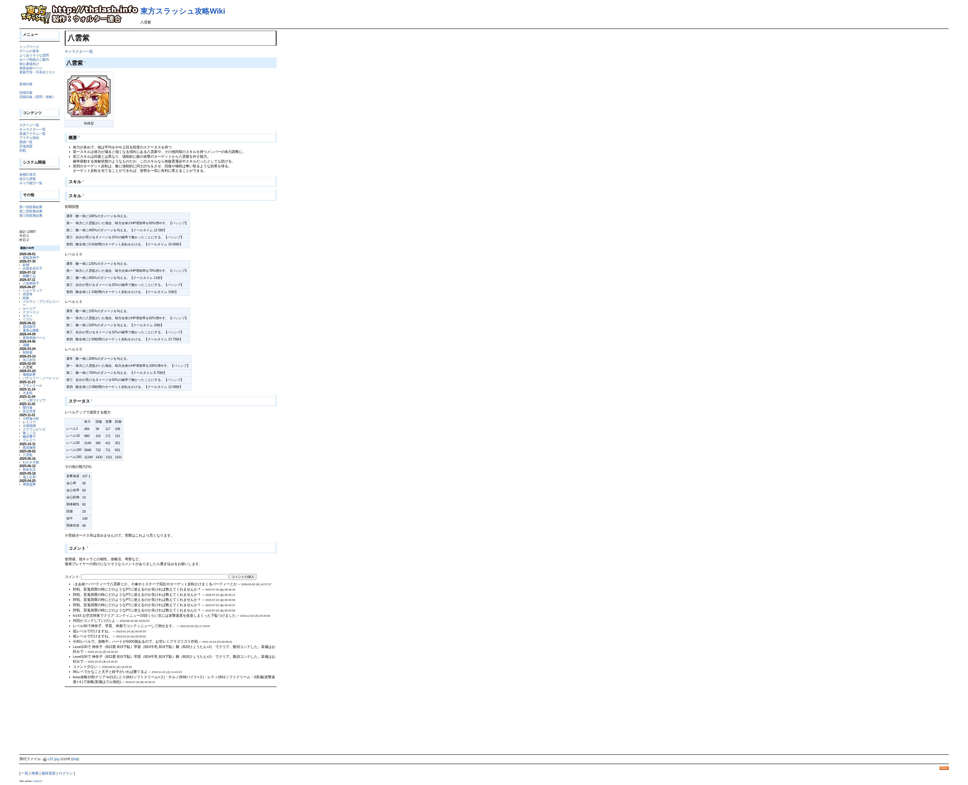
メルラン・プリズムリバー (41, 303)
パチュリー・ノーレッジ (41, 378)
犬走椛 (28, 393)
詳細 (75, 759)
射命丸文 (29, 469)
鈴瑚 (26, 265)
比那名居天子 (32, 268)
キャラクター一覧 (79, 51)
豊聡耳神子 (31, 257)
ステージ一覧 (29, 125)
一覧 (24, 773)
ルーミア (29, 308)
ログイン (66, 773)
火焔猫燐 (29, 426)
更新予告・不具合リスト (37, 72)
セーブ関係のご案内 (34, 59)
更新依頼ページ (30, 68)
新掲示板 (26, 84)
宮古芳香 (29, 411)
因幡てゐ (29, 276)
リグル (28, 319)
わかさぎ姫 (31, 462)
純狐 (26, 298)
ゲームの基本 (29, 51)
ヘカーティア (32, 290)
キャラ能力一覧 (30, 183)
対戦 (22, 150)
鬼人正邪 (29, 477)
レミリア (29, 422)
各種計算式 (27, 174)
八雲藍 (28, 455)
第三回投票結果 (30, 215)
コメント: (73, 577)
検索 (35, 773)
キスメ (28, 316)
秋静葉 (28, 352)
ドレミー (29, 440)
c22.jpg (53, 759)
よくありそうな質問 (34, 55)
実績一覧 (26, 142)
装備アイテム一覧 (32, 134)
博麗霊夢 (29, 484)
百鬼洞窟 (26, 146)
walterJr (37, 781)
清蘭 (26, 345)
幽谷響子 (29, 436)
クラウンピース (34, 429)
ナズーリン (31, 312)
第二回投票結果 (30, 211)
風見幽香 (29, 447)
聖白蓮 (28, 407)
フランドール (32, 385)
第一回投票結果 (30, 207)
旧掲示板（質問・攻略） (37, 97)
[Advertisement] (102, 720)
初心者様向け (29, 64)
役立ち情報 (27, 179)
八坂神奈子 (31, 283)
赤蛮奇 (28, 294)
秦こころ (29, 433)
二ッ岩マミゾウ (34, 400)
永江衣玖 (29, 360)
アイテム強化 (29, 138)
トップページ (29, 47)
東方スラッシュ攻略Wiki (182, 11)
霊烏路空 (29, 327)
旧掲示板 (26, 92)
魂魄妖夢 (29, 374)
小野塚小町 (31, 418)
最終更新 (49, 773)
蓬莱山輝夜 (31, 330)
